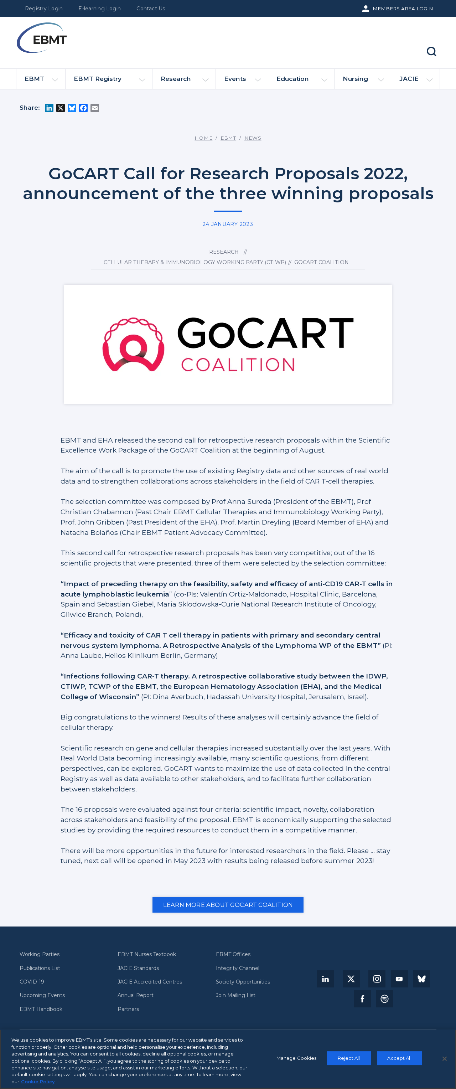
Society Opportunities (243, 982)
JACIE (409, 78)
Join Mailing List (235, 995)
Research (176, 78)
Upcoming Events (42, 995)
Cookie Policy (38, 1081)
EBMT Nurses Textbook (147, 954)
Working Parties (39, 954)
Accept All (399, 1058)
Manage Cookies (296, 1058)
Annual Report (136, 995)
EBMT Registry (97, 78)
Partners (128, 1009)
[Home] (42, 37)
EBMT (34, 78)
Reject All (349, 1058)
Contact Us (150, 8)
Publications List (40, 968)
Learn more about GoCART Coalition (228, 904)
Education (292, 78)
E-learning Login (99, 8)
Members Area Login (403, 8)
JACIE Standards (138, 968)
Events (235, 78)
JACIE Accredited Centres (150, 982)
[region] (228, 1059)
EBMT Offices (233, 954)
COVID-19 (32, 982)
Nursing (355, 78)
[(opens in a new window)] (325, 978)
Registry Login (44, 8)
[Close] (444, 1059)
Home (203, 138)
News (252, 138)
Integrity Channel (237, 968)
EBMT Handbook (41, 1009)
